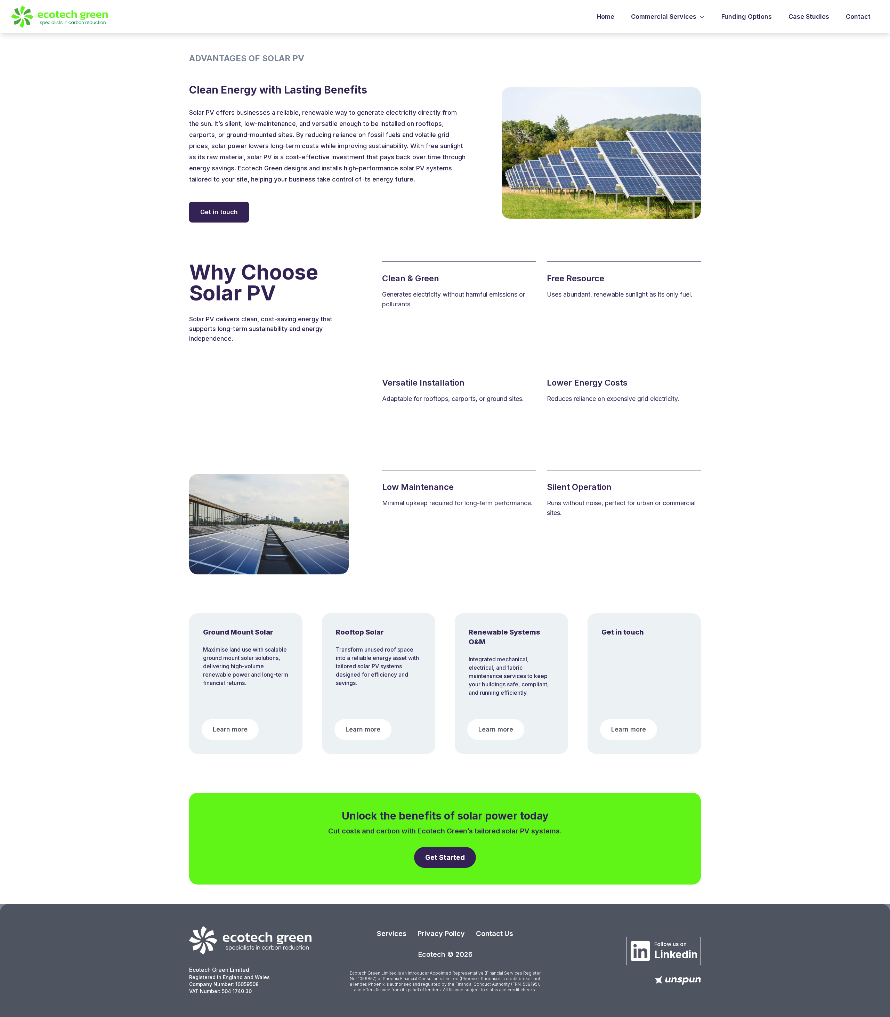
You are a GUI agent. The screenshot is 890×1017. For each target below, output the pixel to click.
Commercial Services (663, 16)
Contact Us (494, 933)
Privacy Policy (441, 933)
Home (605, 16)
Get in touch (219, 212)
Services (391, 933)
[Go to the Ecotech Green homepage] (250, 940)
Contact (858, 16)
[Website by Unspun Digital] (678, 980)
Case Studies (808, 16)
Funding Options (746, 16)
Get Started (445, 857)
